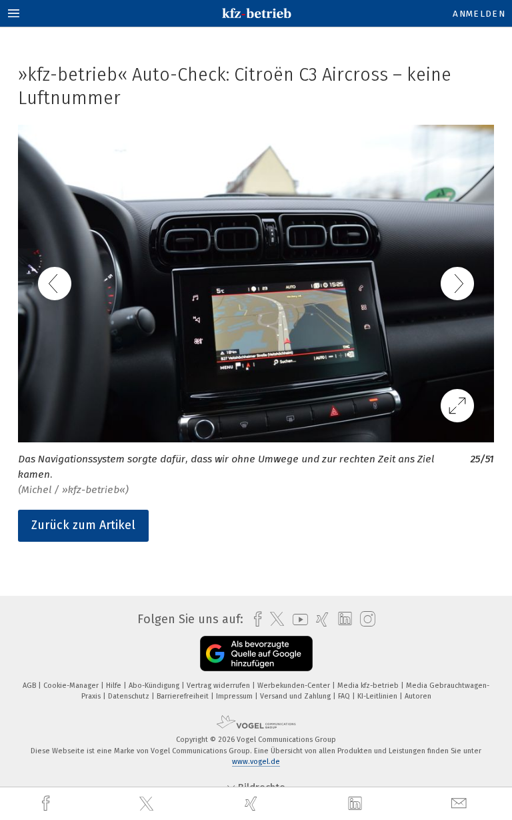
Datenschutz (129, 696)
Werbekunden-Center (294, 685)
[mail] (460, 803)
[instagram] (364, 619)
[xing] (252, 803)
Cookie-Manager (72, 685)
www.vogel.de (256, 761)
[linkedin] (357, 804)
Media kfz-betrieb (369, 685)
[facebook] (47, 803)
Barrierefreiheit (184, 696)
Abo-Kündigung (155, 685)
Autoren (418, 696)
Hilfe (114, 685)
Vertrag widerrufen (219, 685)
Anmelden (479, 13)
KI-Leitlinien (378, 696)
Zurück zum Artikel (83, 525)
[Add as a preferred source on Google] (256, 653)
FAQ (345, 696)
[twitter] (148, 804)
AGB (30, 685)
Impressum (235, 696)
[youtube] (297, 619)
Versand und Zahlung (296, 696)
